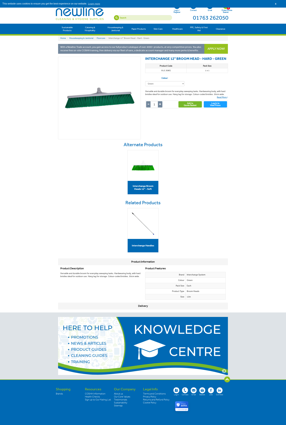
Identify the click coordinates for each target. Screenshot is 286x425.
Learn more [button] (94, 4)
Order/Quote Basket (226, 10)
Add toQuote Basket (190, 104)
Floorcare (101, 38)
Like (211, 394)
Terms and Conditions (154, 393)
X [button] (275, 4)
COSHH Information (95, 393)
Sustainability (120, 402)
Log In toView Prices (215, 104)
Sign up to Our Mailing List (98, 399)
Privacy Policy (149, 396)
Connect (219, 394)
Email (210, 10)
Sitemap (118, 405)
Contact (193, 10)
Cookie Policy (149, 402)
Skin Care (158, 29)
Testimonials (120, 399)
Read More (222, 97)
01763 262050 (210, 17)
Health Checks (92, 396)
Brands (59, 393)
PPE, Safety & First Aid (199, 29)
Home (63, 38)
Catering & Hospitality (90, 29)
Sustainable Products (67, 29)
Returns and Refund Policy (156, 399)
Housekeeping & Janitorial (115, 29)
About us (118, 393)
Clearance (220, 29)
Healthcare (177, 29)
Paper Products (139, 29)
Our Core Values (122, 396)
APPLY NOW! (216, 49)
